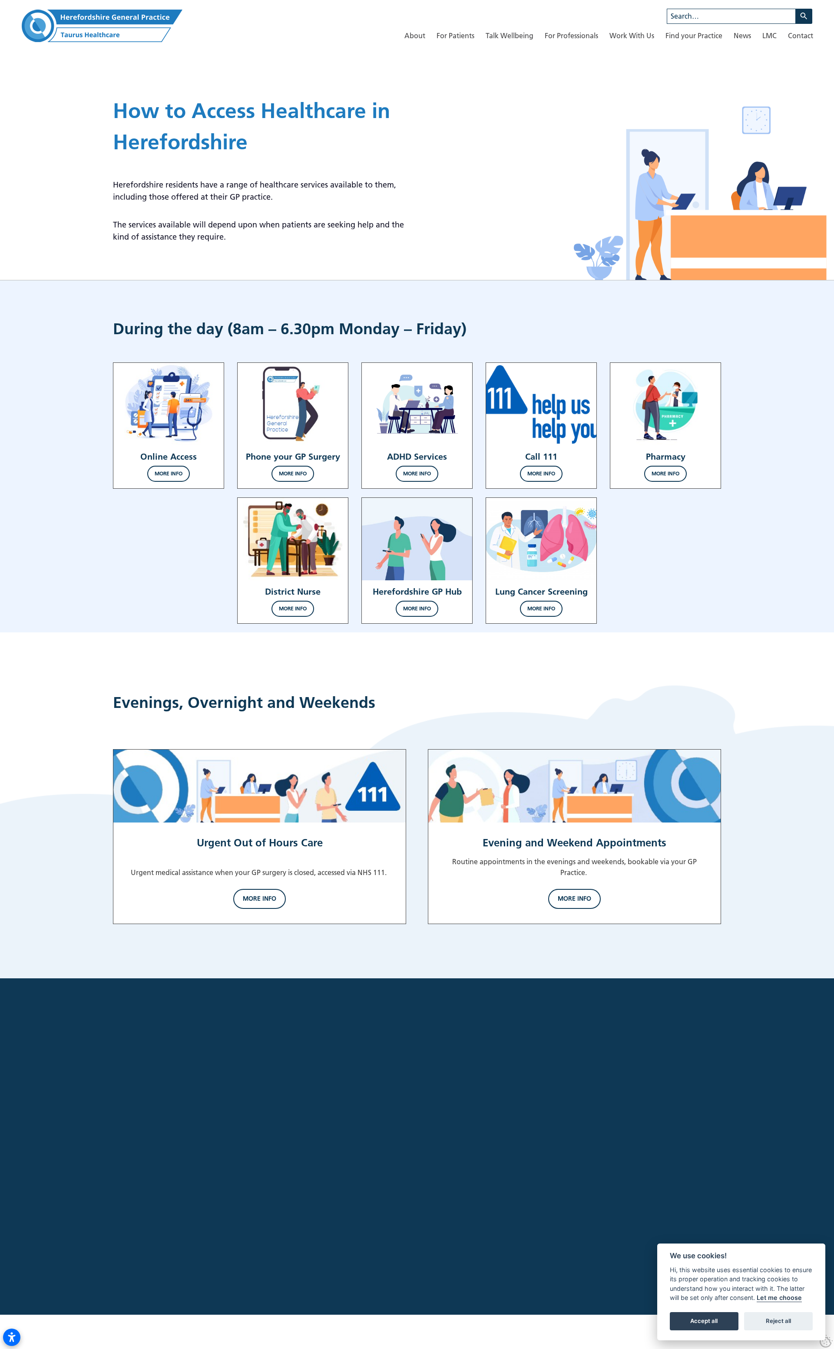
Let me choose (779, 1298)
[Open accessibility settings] (11, 1337)
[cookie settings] (826, 1341)
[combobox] (731, 16)
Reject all (778, 1321)
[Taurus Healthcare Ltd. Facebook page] (110, 1196)
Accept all (704, 1321)
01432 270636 (189, 1230)
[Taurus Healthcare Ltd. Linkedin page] (143, 1196)
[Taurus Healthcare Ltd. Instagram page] (127, 1196)
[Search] (804, 16)
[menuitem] (415, 35)
